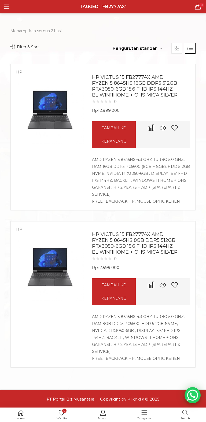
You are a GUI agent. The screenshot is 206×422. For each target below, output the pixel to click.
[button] (198, 6)
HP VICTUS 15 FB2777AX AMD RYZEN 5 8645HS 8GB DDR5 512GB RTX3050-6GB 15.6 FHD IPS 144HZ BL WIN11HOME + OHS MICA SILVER (135, 243)
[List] (190, 48)
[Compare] (151, 128)
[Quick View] (163, 128)
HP (19, 72)
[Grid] (176, 48)
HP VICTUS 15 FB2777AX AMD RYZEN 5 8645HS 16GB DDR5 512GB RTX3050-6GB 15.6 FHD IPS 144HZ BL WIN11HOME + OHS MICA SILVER (135, 86)
